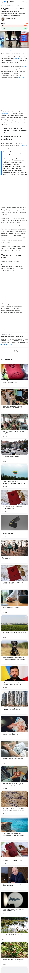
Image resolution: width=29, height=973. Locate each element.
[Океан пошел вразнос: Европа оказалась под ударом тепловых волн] (14, 828)
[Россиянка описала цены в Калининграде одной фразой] (14, 451)
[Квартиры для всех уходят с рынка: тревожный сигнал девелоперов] (14, 702)
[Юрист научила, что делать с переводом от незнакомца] (14, 602)
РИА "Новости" (10, 50)
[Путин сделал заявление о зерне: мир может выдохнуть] (14, 878)
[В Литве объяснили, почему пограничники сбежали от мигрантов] (14, 476)
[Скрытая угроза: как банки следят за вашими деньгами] (14, 526)
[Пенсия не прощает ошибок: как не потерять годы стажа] (14, 501)
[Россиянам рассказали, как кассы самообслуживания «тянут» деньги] (14, 401)
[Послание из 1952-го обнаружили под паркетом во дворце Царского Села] (14, 803)
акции (25, 66)
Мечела (21, 77)
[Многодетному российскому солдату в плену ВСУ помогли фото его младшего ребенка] (14, 426)
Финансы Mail (15, 5)
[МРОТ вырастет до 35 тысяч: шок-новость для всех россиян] (14, 728)
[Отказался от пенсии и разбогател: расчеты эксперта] (14, 577)
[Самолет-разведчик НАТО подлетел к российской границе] (14, 904)
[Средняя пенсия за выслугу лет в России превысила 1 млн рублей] (14, 853)
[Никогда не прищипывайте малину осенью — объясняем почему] (14, 954)
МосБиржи (17, 58)
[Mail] (5, 2)
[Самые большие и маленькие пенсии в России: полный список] (14, 375)
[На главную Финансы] (10, 2)
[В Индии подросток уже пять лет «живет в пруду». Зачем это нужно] (14, 929)
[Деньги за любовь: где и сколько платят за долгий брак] (14, 551)
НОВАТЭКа (4, 113)
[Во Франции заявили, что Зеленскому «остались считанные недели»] (14, 677)
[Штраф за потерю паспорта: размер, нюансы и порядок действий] (14, 778)
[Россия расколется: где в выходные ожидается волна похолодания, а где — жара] (14, 652)
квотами (24, 145)
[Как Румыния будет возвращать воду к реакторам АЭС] (14, 627)
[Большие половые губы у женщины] (14, 753)
